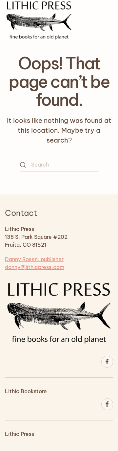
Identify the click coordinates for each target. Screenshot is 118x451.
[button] (110, 20)
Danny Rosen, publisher (34, 259)
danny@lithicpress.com (34, 267)
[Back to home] (39, 20)
